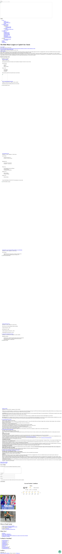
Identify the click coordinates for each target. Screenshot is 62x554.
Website (1, 478)
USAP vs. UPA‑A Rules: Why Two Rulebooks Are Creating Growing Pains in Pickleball (15, 535)
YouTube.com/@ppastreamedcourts (46, 437)
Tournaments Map (8, 27)
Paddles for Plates (4, 408)
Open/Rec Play (6, 30)
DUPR (5, 23)
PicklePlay (5, 31)
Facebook (3, 41)
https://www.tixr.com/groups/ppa (31, 436)
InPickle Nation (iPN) (7, 22)
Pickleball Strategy (5, 544)
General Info (4, 541)
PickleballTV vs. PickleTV (6, 536)
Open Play (10, 527)
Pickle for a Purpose (5, 59)
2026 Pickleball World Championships (7, 429)
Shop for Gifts (4, 42)
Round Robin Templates (7, 36)
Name (1, 474)
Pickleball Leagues (6, 33)
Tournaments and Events (5, 548)
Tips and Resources (5, 547)
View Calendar (2, 46)
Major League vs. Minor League (6, 534)
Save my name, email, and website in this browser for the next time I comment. (12, 479)
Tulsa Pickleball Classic (5, 153)
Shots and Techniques (5, 546)
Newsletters (4, 542)
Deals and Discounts (5, 540)
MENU (1, 18)
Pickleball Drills (4, 543)
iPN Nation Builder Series (9, 29)
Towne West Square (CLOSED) (12, 526)
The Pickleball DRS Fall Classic (6, 419)
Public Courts (6, 35)
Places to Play (4, 545)
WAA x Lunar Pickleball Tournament (7, 81)
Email (1, 476)
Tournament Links (8, 26)
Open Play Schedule (7, 34)
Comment (2, 473)
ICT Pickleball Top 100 (7, 39)
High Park (3, 533)
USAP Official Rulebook (7, 37)
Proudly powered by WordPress (5, 553)
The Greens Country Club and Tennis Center (6, 49)
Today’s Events (6, 25)
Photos (3, 40)
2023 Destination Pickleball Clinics (10, 529)
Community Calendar (5, 24)
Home (3, 20)
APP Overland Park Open (6, 323)
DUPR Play (5, 28)
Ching (3, 529)
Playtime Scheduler (7, 32)
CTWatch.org (18, 553)
